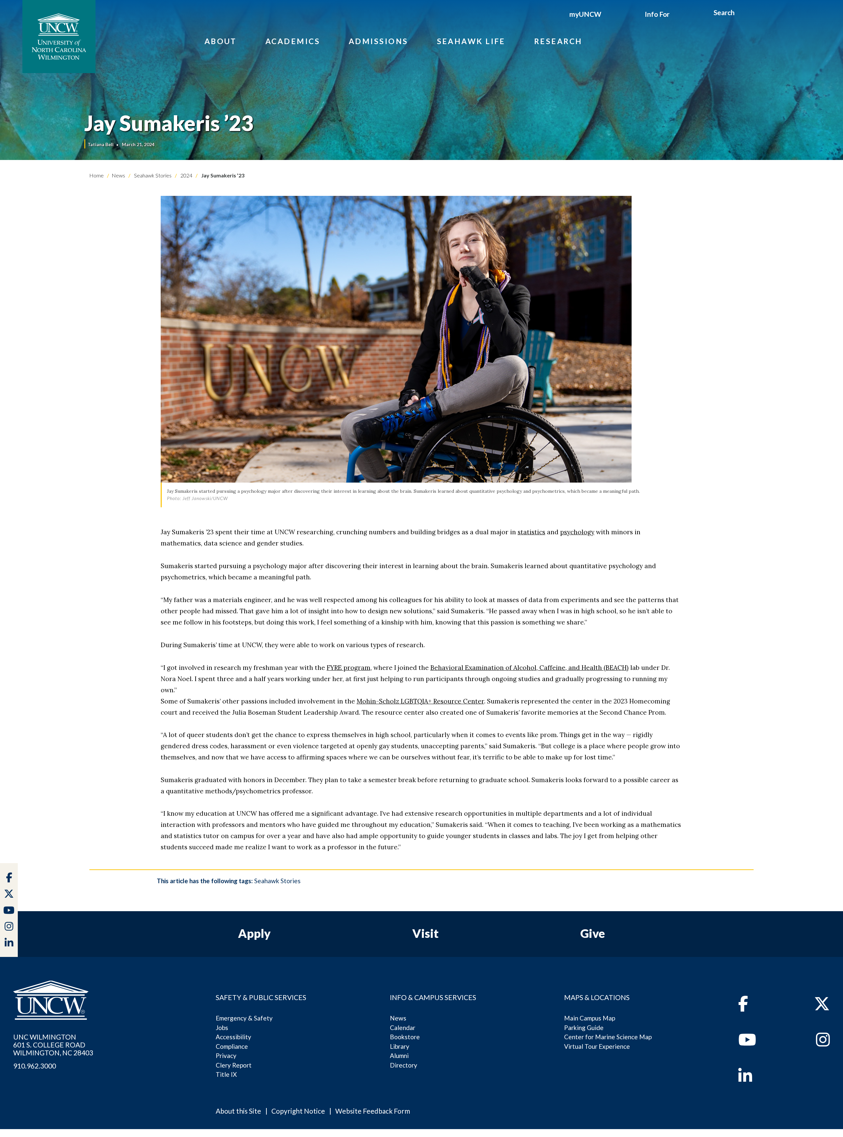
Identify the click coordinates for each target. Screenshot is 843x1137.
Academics (292, 41)
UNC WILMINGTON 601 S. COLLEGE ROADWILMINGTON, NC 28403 (53, 1045)
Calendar (402, 1027)
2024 (185, 175)
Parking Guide (584, 1027)
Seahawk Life (471, 41)
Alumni (399, 1055)
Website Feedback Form (372, 1111)
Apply (254, 933)
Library (399, 1046)
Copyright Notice (298, 1111)
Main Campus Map (589, 1018)
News (118, 175)
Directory (403, 1065)
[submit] (742, 13)
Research (558, 41)
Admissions (378, 41)
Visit (425, 933)
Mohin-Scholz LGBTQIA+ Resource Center (420, 701)
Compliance (232, 1046)
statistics (531, 532)
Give (592, 933)
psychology (577, 532)
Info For (657, 14)
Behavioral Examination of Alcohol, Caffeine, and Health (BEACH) (529, 668)
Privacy (226, 1055)
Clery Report (234, 1065)
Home (96, 175)
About (220, 41)
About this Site (238, 1111)
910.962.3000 (34, 1066)
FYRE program (348, 668)
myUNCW (585, 14)
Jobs (222, 1027)
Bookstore (405, 1037)
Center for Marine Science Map (608, 1037)
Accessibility (233, 1037)
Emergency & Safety (244, 1018)
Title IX (226, 1074)
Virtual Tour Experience (597, 1046)
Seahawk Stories (152, 175)
